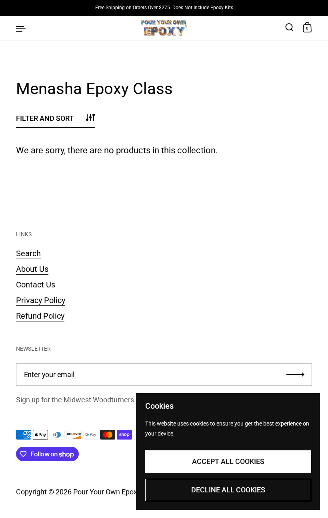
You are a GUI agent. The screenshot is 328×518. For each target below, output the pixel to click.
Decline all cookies (228, 490)
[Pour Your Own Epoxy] (164, 28)
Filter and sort (45, 118)
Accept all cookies (228, 461)
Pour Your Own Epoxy (106, 492)
